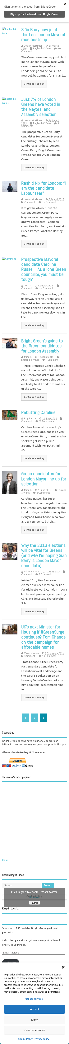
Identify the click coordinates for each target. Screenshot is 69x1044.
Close (5, 860)
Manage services (34, 999)
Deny (34, 1019)
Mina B (28, 357)
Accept (34, 1009)
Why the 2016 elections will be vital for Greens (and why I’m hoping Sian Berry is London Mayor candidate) (44, 555)
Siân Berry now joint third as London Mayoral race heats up (43, 35)
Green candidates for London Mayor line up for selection (43, 479)
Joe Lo (27, 285)
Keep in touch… (10, 908)
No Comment (49, 202)
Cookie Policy (25, 1039)
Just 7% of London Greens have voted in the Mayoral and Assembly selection (40, 106)
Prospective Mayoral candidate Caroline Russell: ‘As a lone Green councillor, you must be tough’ (43, 269)
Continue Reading (34, 83)
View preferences (34, 1030)
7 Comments (45, 574)
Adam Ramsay (31, 571)
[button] (63, 967)
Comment (29, 202)
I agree (34, 902)
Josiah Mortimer (33, 45)
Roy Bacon (30, 418)
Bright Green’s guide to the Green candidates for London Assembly (42, 346)
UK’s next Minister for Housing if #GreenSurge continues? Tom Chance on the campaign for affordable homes (43, 637)
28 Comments (46, 421)
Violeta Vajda (31, 653)
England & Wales (42, 48)
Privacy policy (41, 1039)
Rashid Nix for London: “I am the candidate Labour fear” (43, 188)
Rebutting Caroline (38, 412)
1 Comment (52, 360)
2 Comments (43, 492)
